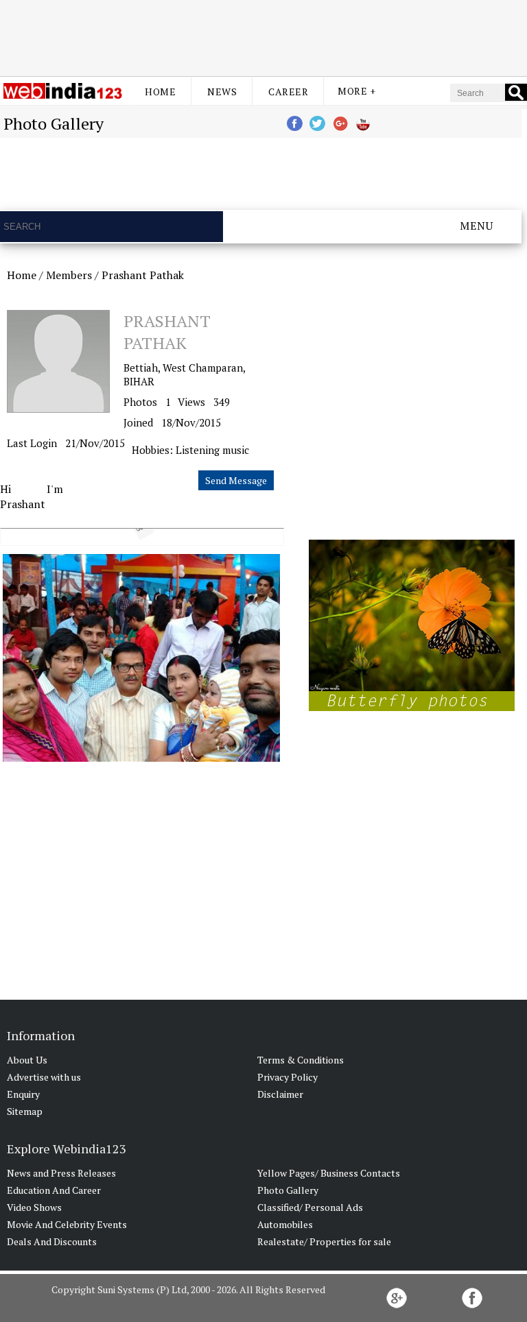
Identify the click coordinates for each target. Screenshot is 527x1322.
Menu (476, 225)
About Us (27, 1059)
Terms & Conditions (300, 1059)
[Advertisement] (263, 36)
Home (160, 91)
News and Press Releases (61, 1172)
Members (69, 275)
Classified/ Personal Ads (310, 1207)
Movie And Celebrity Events (67, 1224)
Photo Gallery (287, 1190)
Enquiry (23, 1094)
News (222, 91)
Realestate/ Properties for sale (324, 1241)
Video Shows (34, 1207)
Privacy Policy (287, 1076)
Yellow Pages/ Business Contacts (328, 1172)
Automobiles (285, 1224)
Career (288, 91)
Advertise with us (44, 1076)
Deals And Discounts (52, 1241)
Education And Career (54, 1190)
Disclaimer (280, 1094)
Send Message (236, 480)
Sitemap (25, 1111)
